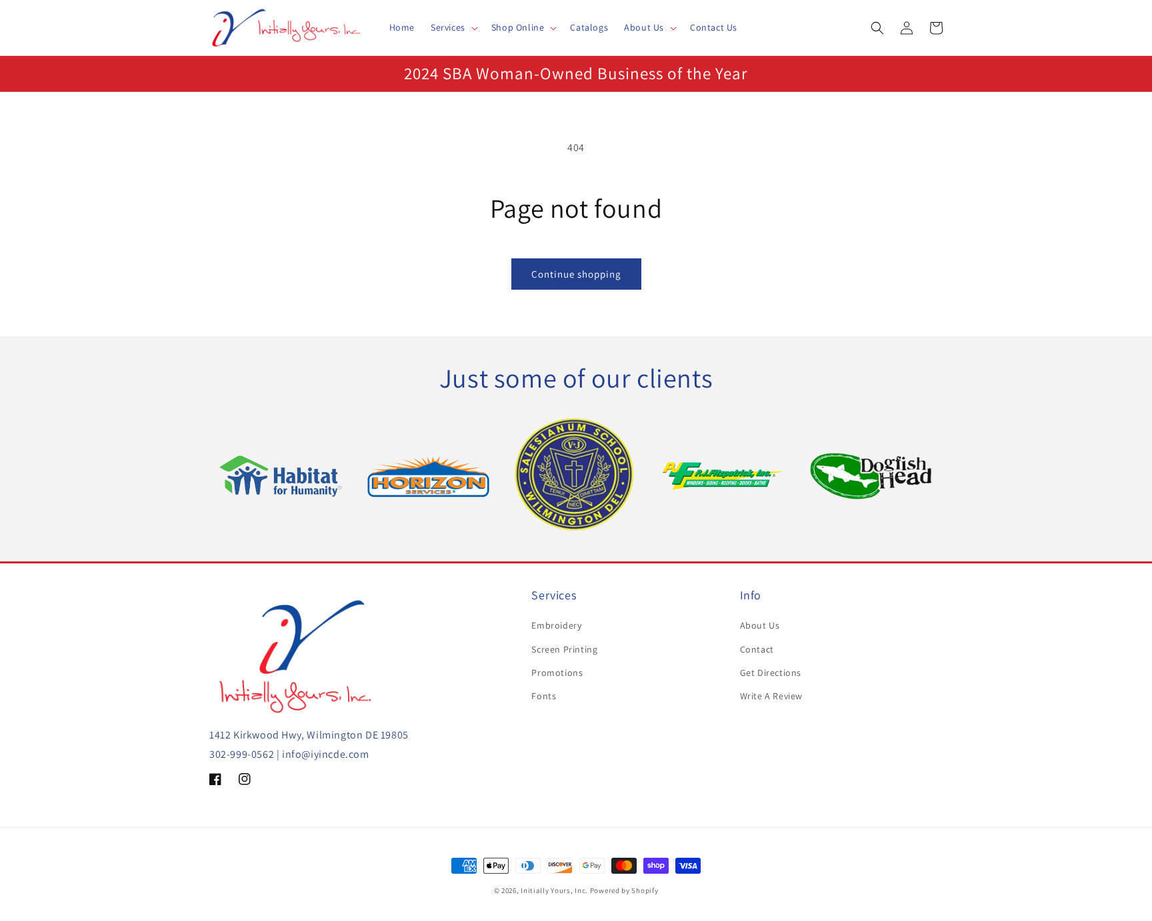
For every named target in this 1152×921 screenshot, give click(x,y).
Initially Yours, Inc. (554, 890)
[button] (453, 27)
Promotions (557, 673)
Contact (757, 649)
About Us (760, 625)
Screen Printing (564, 649)
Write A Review (771, 696)
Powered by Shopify (624, 890)
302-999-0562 (241, 754)
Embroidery (556, 625)
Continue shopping (576, 274)
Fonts (543, 696)
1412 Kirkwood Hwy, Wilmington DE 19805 (309, 735)
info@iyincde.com (325, 754)
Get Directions (770, 673)
